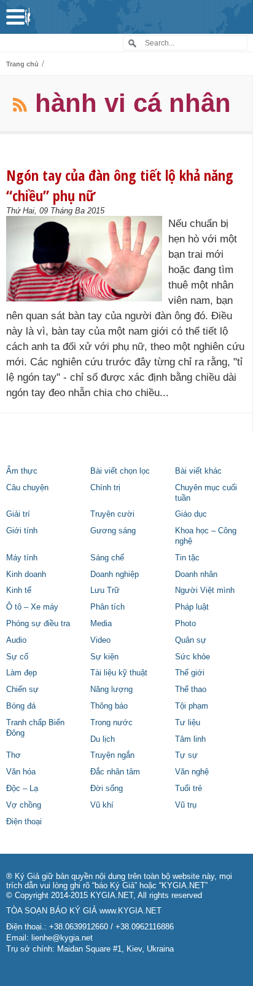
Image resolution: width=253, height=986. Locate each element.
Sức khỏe (192, 657)
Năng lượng (111, 689)
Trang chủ (22, 64)
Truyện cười (112, 514)
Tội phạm (191, 706)
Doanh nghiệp (114, 574)
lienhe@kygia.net (62, 938)
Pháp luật (192, 607)
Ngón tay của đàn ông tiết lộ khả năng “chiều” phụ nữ (119, 185)
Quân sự (190, 640)
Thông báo (109, 706)
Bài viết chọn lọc (120, 471)
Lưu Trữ (105, 590)
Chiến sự (22, 689)
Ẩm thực (21, 471)
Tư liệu (187, 722)
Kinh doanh (26, 574)
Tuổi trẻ (188, 788)
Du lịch (102, 739)
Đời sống (106, 788)
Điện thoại (24, 821)
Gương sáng (113, 531)
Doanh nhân (196, 574)
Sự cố (17, 657)
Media (101, 623)
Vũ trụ (186, 805)
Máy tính (21, 558)
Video (100, 640)
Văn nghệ (192, 772)
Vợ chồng (23, 805)
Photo (185, 623)
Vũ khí (102, 805)
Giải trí (18, 514)
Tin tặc (187, 558)
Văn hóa (21, 772)
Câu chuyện (27, 487)
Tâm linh (190, 739)
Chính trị (105, 487)
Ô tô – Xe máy (32, 607)
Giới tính (21, 531)
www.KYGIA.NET (130, 911)
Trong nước (111, 722)
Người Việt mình (205, 590)
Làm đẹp (21, 673)
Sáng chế (107, 558)
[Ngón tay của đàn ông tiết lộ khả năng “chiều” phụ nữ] (87, 258)
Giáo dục (191, 514)
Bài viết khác (198, 471)
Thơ (13, 755)
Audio (16, 640)
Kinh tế (18, 590)
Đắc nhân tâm (115, 772)
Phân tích (107, 607)
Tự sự (186, 755)
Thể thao (190, 689)
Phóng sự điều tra (38, 623)
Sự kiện (104, 657)
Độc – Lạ (22, 788)
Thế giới (189, 673)
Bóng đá (21, 706)
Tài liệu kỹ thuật (118, 673)
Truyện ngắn (112, 755)
